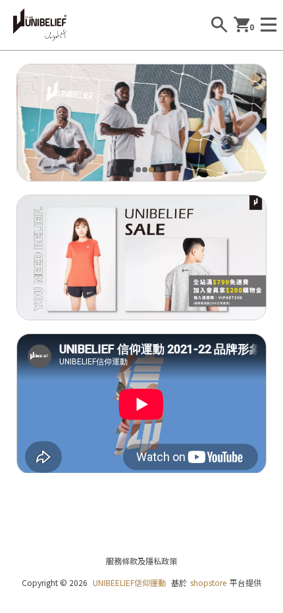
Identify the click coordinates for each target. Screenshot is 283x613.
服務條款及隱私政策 (141, 560)
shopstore (208, 582)
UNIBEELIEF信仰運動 (129, 582)
